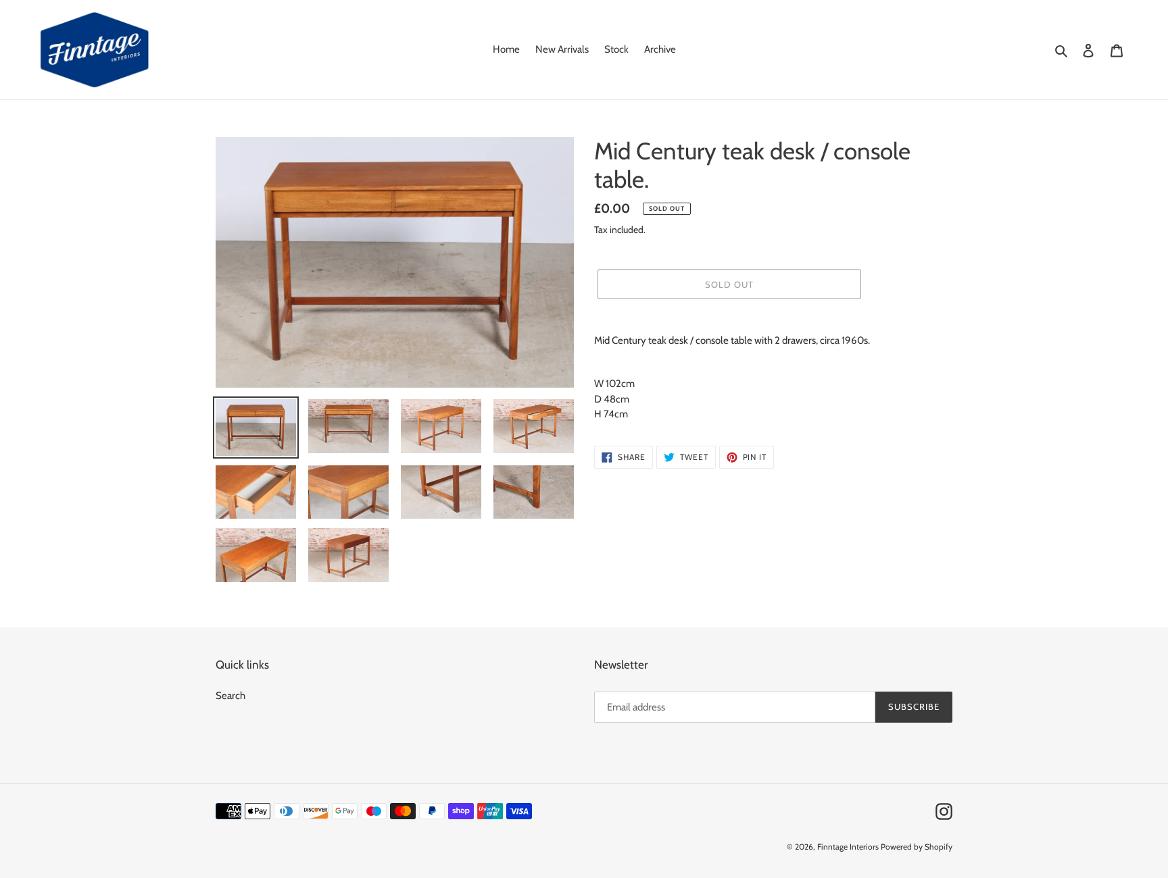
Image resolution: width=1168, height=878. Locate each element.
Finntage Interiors (848, 847)
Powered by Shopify (916, 847)
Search (230, 696)
